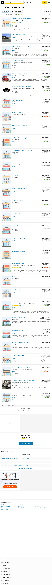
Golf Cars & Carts (15, 382)
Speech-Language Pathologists (18, 164)
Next (33, 411)
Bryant (2, 495)
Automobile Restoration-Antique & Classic (28, 395)
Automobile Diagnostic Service (38, 36)
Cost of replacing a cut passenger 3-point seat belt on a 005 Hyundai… (16, 458)
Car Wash (21, 20)
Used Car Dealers (15, 48)
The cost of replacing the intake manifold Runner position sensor (15, 461)
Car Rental (20, 504)
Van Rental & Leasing (5, 507)
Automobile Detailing (20, 62)
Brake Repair (24, 369)
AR (5, 405)
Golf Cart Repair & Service (17, 319)
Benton (9, 405)
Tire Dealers (29, 369)
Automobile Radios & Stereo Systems (19, 114)
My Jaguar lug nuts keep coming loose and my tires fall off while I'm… (16, 465)
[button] (49, 2)
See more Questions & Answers (26, 468)
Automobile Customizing (26, 36)
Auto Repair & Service (16, 36)
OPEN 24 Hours (19, 14)
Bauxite (15, 495)
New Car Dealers (38, 506)
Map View (5, 11)
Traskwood (29, 495)
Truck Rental (21, 506)
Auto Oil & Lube (15, 20)
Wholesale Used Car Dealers (41, 507)
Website (13, 24)
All (12, 11)
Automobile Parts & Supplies (18, 303)
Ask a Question (26, 454)
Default (47, 11)
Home (2, 405)
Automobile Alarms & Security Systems (36, 265)
